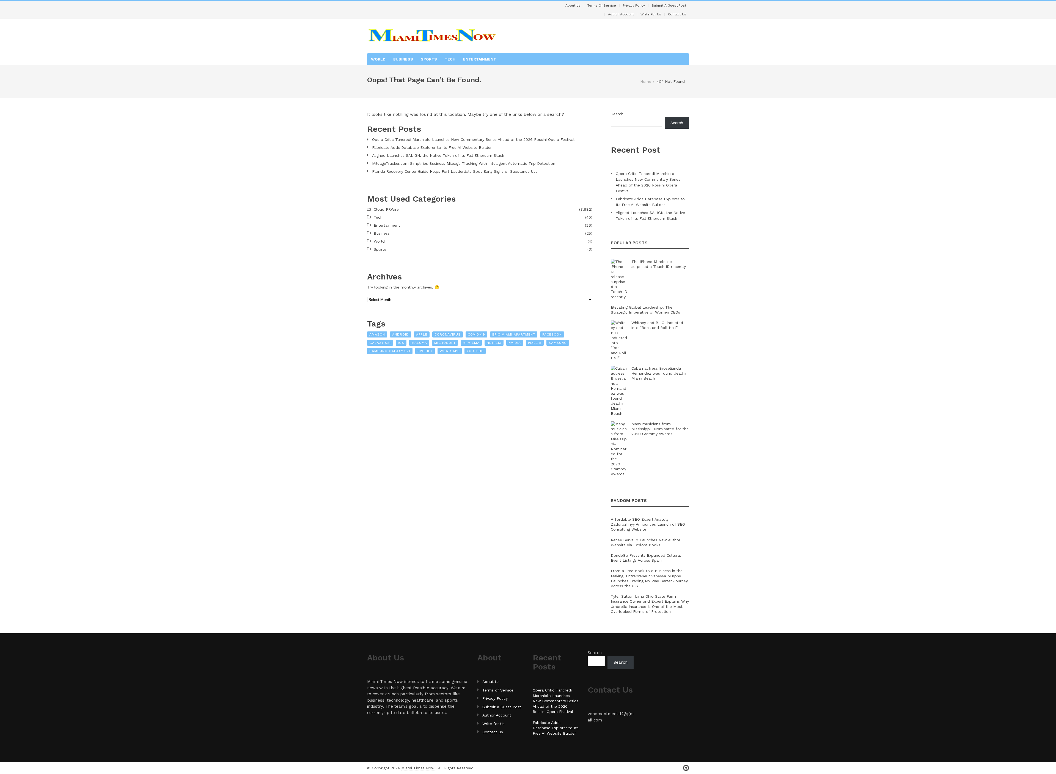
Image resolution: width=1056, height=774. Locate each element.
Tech (450, 59)
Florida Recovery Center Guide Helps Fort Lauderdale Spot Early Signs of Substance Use (455, 171)
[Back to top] (686, 768)
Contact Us (677, 14)
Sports (429, 59)
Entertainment (479, 59)
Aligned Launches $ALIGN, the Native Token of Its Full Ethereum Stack (438, 155)
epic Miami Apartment (513, 334)
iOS (401, 343)
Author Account (621, 14)
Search (617, 114)
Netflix (494, 343)
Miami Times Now (418, 768)
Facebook (552, 334)
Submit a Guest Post (669, 5)
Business (403, 59)
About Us (573, 5)
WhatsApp (450, 351)
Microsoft (445, 343)
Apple (421, 334)
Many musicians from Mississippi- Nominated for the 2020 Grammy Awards (660, 429)
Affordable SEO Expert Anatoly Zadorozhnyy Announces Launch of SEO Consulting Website (648, 524)
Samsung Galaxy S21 (389, 351)
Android (400, 334)
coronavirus (448, 334)
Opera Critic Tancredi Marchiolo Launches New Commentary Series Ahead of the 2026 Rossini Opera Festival (473, 139)
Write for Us (650, 14)
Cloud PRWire (386, 209)
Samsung (558, 343)
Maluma (419, 343)
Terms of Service (601, 5)
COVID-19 (476, 334)
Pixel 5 (534, 343)
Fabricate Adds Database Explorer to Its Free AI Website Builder (432, 147)
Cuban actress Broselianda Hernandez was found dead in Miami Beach (659, 373)
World (378, 59)
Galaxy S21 (380, 343)
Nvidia (514, 343)
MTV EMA (471, 343)
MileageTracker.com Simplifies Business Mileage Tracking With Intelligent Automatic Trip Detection (463, 163)
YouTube (475, 351)
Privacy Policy (634, 5)
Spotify (425, 351)
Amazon (377, 334)
